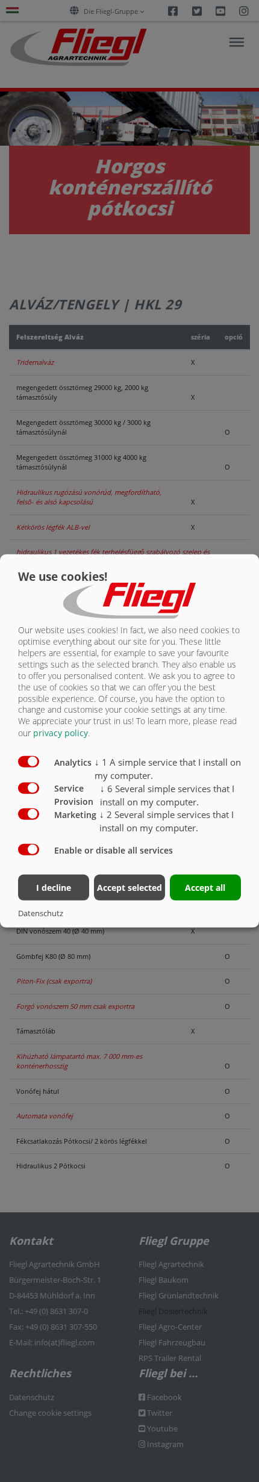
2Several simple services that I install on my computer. (166, 821)
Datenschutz (40, 913)
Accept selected (129, 887)
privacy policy (60, 733)
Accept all (205, 887)
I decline (53, 887)
